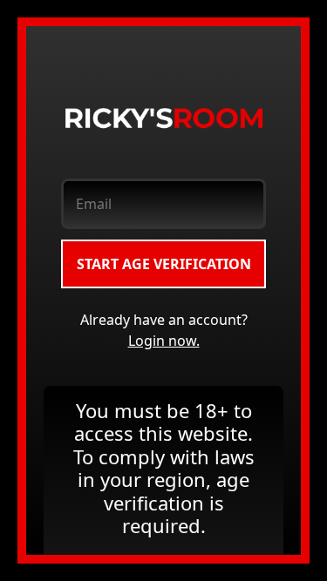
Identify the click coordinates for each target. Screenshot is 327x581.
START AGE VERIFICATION (164, 264)
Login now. (164, 340)
